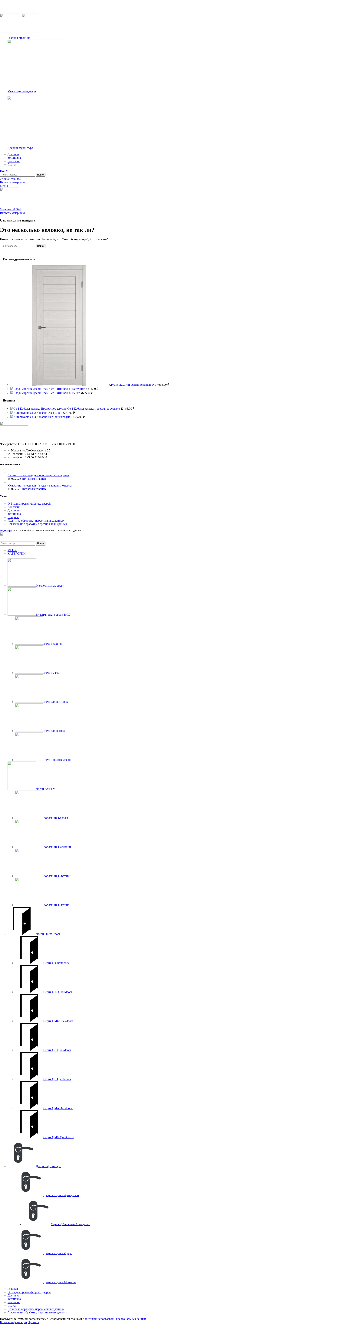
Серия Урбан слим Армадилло (70, 1224)
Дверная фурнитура (20, 147)
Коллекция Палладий (57, 846)
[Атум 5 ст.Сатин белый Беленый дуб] (59, 384)
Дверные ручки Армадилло (61, 1195)
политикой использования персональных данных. (115, 1318)
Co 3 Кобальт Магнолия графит (50, 416)
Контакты (14, 507)
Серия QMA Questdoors (58, 1108)
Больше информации (13, 1322)
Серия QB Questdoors (57, 1079)
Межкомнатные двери (22, 91)
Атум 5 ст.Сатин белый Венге (61, 393)
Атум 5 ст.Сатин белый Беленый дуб (133, 384)
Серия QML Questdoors (58, 1021)
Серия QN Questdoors (57, 1050)
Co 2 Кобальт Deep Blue (45, 412)
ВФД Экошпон (53, 643)
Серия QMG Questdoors (58, 1137)
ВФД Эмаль (51, 672)
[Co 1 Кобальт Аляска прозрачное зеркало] (38, 408)
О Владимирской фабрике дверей (29, 503)
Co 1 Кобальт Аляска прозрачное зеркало (94, 408)
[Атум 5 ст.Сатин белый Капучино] (25, 388)
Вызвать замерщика (12, 182)
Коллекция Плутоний (57, 875)
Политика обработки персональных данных (36, 520)
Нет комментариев (34, 478)
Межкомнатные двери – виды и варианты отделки (40, 485)
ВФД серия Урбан (54, 730)
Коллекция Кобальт (55, 817)
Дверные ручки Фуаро (57, 1253)
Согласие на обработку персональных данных (37, 524)
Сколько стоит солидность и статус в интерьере (38, 475)
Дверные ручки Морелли (59, 1282)
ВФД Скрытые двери (57, 759)
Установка (14, 513)
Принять (33, 1322)
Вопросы (13, 517)
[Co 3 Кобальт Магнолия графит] (20, 416)
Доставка (13, 510)
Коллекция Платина (56, 904)
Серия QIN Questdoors (57, 992)
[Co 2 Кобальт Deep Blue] (20, 412)
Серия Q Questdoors (56, 963)
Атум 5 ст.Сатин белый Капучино (63, 388)
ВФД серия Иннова (55, 701)
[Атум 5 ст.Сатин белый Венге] (25, 393)
